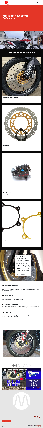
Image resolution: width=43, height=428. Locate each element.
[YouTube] (40, 417)
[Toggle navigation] (40, 3)
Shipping (16, 412)
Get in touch (6, 421)
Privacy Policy (29, 412)
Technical (24, 412)
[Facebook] (37, 417)
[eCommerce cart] (37, 3)
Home (13, 412)
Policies (20, 412)
